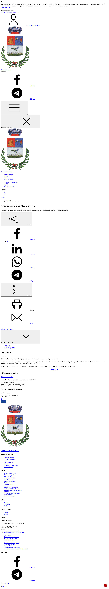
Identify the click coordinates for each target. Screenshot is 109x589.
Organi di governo (9, 457)
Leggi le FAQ (8, 535)
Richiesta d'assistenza (10, 540)
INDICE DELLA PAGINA (7, 342)
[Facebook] (4, 192)
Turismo (6, 482)
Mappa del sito (5, 583)
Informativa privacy (9, 544)
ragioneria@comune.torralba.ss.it (13, 531)
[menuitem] (19, 239)
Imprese (6, 185)
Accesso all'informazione (11, 182)
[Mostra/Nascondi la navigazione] (14, 108)
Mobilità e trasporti (9, 484)
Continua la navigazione (7, 10)
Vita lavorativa (8, 476)
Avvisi (6, 506)
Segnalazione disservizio (10, 538)
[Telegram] (4, 194)
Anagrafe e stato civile (10, 473)
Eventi (6, 514)
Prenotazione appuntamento (11, 537)
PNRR (6, 183)
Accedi (3, 197)
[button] (8, 174)
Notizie (6, 503)
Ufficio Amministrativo (7, 377)
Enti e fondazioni (8, 462)
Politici (6, 464)
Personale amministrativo (11, 465)
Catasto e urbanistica (9, 481)
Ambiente (6, 491)
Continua (54, 369)
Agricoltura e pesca (9, 496)
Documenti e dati (8, 467)
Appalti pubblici (8, 479)
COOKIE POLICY (6, 7)
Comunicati (7, 504)
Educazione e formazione (11, 487)
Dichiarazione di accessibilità (12, 547)
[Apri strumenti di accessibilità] (105, 585)
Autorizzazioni (8, 494)
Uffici (5, 460)
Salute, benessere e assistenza (12, 493)
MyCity (4, 586)
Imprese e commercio (10, 478)
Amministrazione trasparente (11, 543)
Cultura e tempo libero (10, 475)
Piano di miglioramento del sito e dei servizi (16, 549)
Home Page (7, 200)
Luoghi (6, 512)
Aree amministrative (9, 459)
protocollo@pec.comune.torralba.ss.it (14, 532)
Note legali (7, 546)
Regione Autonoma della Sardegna (10, 12)
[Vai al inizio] (1, 399)
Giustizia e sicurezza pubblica (12, 488)
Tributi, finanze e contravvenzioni (13, 490)
